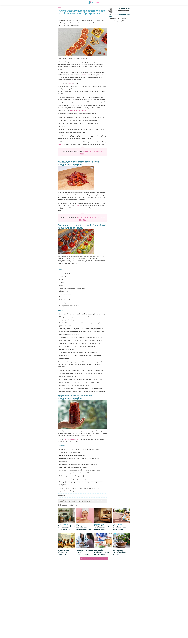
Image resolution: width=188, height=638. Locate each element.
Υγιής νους (60, 549)
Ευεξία (59, 7)
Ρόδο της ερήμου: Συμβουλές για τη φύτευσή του (119, 552)
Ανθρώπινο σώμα (117, 524)
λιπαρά (77, 205)
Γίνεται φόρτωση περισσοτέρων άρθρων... (94, 559)
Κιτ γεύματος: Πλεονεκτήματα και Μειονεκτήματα (101, 552)
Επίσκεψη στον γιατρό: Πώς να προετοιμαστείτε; (84, 552)
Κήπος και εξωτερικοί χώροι (120, 549)
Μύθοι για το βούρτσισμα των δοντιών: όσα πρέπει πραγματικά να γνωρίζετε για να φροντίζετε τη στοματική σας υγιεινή (84, 528)
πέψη (59, 144)
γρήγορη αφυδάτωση (71, 439)
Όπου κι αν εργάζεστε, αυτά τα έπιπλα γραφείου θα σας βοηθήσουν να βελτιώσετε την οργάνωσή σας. (66, 528)
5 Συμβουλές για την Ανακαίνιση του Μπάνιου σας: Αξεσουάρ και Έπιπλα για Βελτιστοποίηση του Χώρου (102, 528)
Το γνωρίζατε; (98, 549)
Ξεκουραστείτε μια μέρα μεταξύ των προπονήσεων (120, 528)
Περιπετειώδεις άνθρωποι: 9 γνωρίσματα (63, 552)
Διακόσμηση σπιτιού (63, 524)
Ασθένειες (79, 549)
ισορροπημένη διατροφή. (78, 110)
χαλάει (70, 83)
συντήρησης (86, 75)
